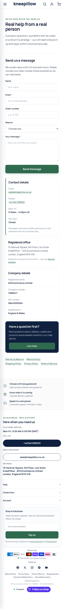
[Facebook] (18, 568)
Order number (12, 108)
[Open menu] (5, 4)
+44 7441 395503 (16, 202)
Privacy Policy (31, 363)
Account (7, 500)
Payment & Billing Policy (23, 577)
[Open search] (44, 4)
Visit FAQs (32, 346)
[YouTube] (46, 568)
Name (8, 81)
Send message (32, 169)
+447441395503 (32, 443)
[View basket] (59, 4)
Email (8, 94)
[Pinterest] (39, 568)
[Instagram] (32, 568)
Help (5, 484)
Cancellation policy (43, 577)
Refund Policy (33, 359)
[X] (25, 568)
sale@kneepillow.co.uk (19, 192)
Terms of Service (49, 363)
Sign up (32, 535)
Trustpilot (20, 589)
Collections (8, 492)
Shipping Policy (13, 363)
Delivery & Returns (14, 359)
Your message (13, 136)
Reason (9, 122)
